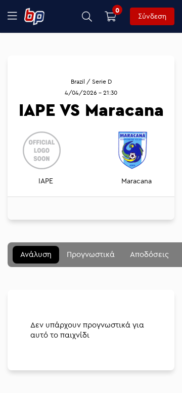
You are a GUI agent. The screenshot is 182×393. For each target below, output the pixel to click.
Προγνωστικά (91, 254)
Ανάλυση (36, 254)
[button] (87, 16)
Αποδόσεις (149, 254)
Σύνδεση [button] (152, 16)
